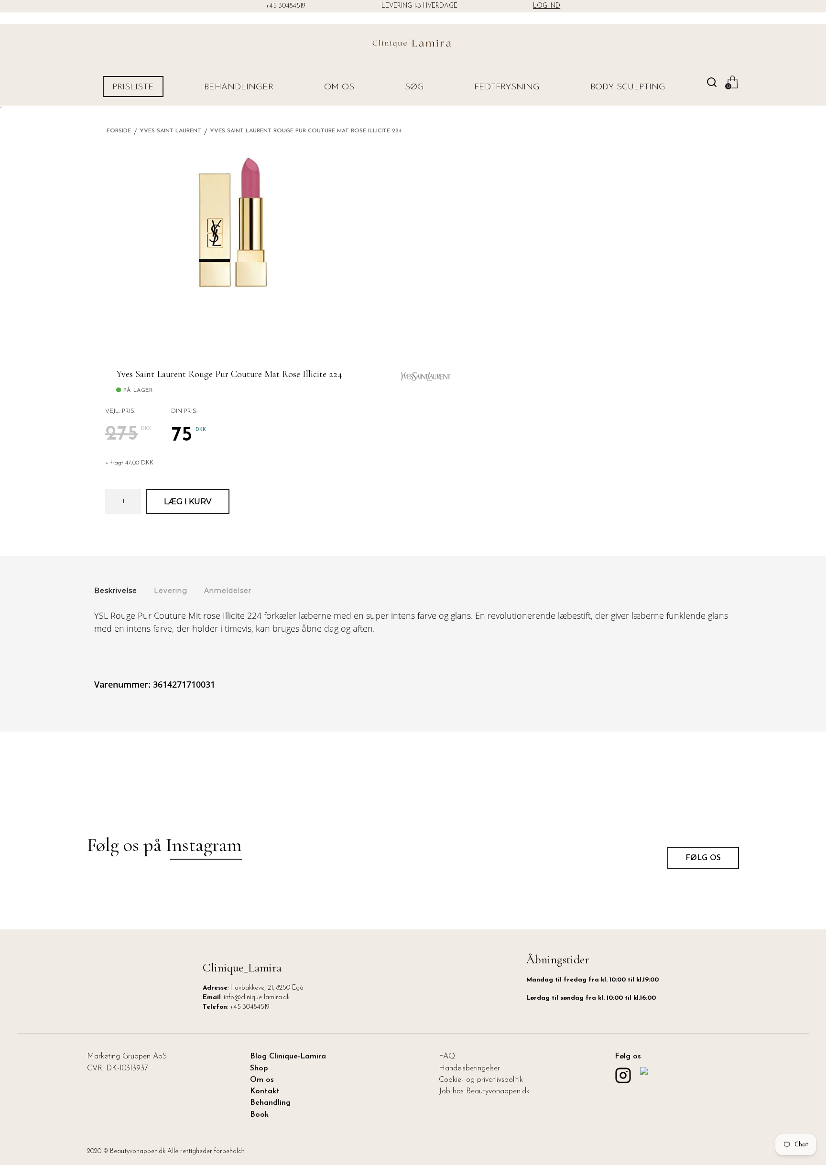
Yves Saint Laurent (170, 131)
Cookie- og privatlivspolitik (481, 1080)
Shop (259, 1068)
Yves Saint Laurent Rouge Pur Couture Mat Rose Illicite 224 (306, 131)
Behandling (270, 1103)
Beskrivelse (115, 590)
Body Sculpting (627, 87)
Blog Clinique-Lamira (288, 1056)
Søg (414, 87)
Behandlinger (238, 87)
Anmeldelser (227, 590)
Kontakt (265, 1091)
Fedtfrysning (507, 87)
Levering (170, 590)
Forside (119, 131)
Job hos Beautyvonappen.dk (484, 1091)
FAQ (447, 1056)
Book (259, 1115)
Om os (339, 87)
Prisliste (133, 87)
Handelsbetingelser (469, 1068)
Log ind (546, 6)
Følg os (703, 858)
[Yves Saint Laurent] (426, 372)
